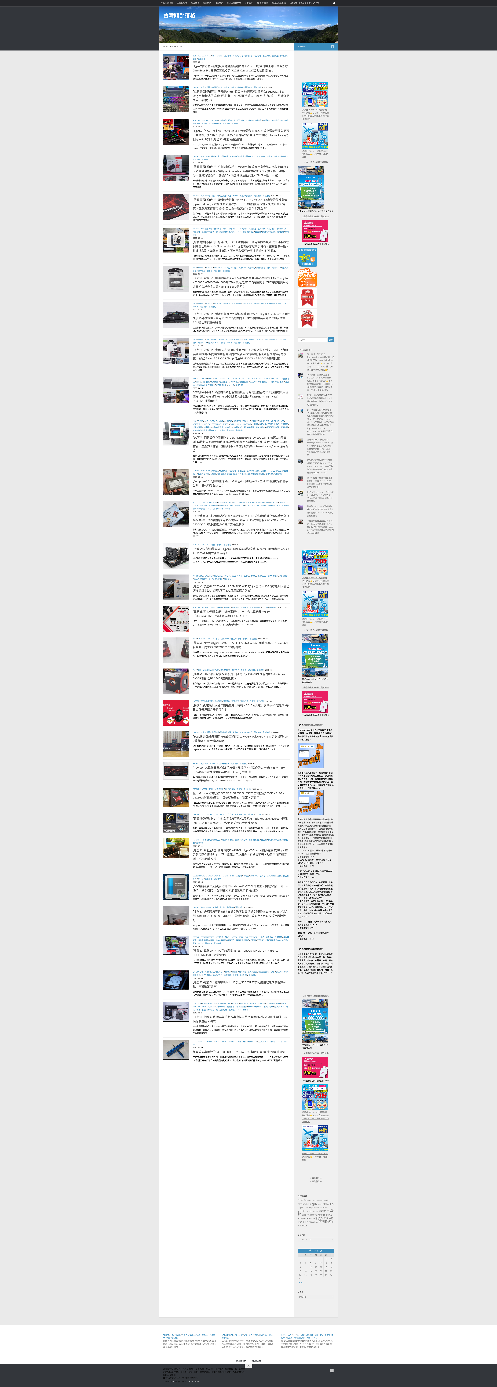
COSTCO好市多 (286, 1335)
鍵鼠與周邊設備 (279, 3)
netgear (312, 1207)
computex (326, 1200)
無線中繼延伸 (217, 427)
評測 (322, 1222)
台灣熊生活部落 (307, 1215)
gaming (301, 1204)
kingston (301, 1207)
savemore (324, 1207)
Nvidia (223, 1042)
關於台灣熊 (241, 1361)
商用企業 (242, 268)
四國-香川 (232, 229)
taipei (311, 1211)
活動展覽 (257, 56)
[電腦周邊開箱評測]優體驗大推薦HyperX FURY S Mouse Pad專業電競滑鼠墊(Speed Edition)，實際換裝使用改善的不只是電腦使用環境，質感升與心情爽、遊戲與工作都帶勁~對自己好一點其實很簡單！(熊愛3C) (240, 204)
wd (314, 1211)
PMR (246, 937)
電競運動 (257, 87)
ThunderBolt (249, 339)
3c (299, 1200)
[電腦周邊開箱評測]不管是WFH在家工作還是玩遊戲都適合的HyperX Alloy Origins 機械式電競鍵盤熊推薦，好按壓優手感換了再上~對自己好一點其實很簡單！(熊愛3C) (241, 96)
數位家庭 (329, 1215)
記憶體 (257, 303)
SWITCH (275, 379)
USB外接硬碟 (237, 576)
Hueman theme (194, 1381)
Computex (206, 56)
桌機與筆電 (182, 3)
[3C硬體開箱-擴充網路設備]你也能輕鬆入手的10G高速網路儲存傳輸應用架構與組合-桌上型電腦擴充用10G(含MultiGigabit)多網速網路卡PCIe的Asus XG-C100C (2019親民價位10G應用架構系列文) (241, 520)
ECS (199, 1003)
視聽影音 (275, 56)
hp (213, 56)
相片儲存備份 (241, 1007)
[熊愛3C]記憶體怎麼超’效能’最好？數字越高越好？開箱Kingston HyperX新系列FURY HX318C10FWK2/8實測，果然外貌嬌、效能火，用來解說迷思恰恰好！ (240, 916)
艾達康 (289, 1338)
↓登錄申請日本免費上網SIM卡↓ (315, 216)
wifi (317, 1211)
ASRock (201, 268)
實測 (320, 1215)
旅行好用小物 (247, 56)
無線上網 (312, 1219)
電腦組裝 (303, 1226)
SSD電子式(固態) (230, 268)
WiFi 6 (259, 339)
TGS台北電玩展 (216, 607)
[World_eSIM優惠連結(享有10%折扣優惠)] (315, 148)
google (246, 421)
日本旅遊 (219, 3)
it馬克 (331, 1204)
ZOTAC (246, 576)
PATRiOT (223, 814)
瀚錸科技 (234, 382)
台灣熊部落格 (179, 15)
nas (307, 1207)
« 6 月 (300, 1283)
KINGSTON (214, 120)
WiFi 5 (232, 424)
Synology (239, 1335)
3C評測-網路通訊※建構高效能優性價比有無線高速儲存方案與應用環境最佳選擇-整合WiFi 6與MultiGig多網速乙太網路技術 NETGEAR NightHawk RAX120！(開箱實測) (240, 397)
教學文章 (224, 670)
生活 (306, 1222)
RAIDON (253, 1003)
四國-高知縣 (242, 229)
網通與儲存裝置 (234, 3)
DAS (215, 379)
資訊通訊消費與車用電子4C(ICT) (304, 3)
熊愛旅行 (328, 1218)
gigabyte (237, 421)
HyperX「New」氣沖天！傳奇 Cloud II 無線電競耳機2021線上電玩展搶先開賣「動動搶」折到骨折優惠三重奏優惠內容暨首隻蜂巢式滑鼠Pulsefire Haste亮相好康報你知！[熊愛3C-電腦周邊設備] (241, 135)
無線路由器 (243, 382)
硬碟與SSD (276, 268)
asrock (310, 1200)
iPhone (266, 421)
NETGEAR (246, 379)
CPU (207, 339)
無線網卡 (282, 339)
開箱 (328, 1222)
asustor (319, 1200)
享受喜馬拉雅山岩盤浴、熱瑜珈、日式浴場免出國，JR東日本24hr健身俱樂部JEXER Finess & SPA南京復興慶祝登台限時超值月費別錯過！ (320, 527)
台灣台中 (217, 229)
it (327, 1204)
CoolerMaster (199, 876)
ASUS (210, 379)
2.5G (194, 379)
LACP (229, 379)
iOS (260, 421)
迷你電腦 (201, 271)
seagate (301, 1211)
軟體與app (261, 156)
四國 (224, 229)
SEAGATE (283, 502)
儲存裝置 (322, 1211)
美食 (313, 1222)
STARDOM (202, 1007)
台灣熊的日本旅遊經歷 (313, 725)
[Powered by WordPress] (173, 1381)
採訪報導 (227, 56)
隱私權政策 (256, 1361)
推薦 (324, 1215)
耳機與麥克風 (277, 120)
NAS (282, 421)
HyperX (219, 56)
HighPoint (221, 1003)
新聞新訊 (236, 56)
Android (213, 421)
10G (194, 502)
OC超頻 (239, 876)
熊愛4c (319, 1218)
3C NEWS (196, 56)
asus (314, 1200)
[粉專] (332, 46)
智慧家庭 (251, 268)
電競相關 (201, 59)
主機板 (266, 339)
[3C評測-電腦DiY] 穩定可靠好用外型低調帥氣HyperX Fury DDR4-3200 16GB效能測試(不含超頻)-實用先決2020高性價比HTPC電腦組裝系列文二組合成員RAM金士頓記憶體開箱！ (241, 318)
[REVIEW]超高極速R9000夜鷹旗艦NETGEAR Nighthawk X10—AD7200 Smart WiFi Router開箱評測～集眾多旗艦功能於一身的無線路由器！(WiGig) (320, 466)
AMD (195, 268)
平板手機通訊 (167, 3)
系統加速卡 (268, 1007)
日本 (299, 1219)
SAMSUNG (267, 379)
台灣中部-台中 (207, 229)
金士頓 (226, 87)
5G (199, 379)
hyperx (320, 1204)
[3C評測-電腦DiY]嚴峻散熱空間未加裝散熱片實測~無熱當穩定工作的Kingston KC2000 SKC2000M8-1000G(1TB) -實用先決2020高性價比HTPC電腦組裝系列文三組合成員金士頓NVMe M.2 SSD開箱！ (241, 282)
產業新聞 (266, 56)
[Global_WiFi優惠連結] (315, 107)
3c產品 (302, 1200)
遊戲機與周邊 (216, 87)
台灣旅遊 (207, 3)
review (318, 1207)
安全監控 (316, 1215)
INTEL (211, 789)
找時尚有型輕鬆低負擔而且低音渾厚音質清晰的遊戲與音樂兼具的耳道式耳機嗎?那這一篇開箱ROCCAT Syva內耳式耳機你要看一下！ (189, 1343)
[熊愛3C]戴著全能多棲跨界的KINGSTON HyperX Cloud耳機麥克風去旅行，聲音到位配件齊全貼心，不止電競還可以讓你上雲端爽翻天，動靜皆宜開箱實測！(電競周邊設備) (240, 855)
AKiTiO (204, 379)
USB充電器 (314, 1335)
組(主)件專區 (262, 3)
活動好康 (249, 3)
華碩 (317, 1222)
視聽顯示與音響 (208, 232)
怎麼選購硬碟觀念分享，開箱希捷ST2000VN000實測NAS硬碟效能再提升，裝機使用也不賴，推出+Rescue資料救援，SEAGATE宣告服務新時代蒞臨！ (247, 1343)
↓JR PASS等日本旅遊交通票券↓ (316, 162)
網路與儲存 (264, 382)
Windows (205, 156)
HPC (229, 1003)
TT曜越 (246, 876)
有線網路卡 (224, 382)
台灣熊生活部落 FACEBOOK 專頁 (311, 844)
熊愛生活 (267, 120)
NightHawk (256, 379)
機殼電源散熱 (203, 940)
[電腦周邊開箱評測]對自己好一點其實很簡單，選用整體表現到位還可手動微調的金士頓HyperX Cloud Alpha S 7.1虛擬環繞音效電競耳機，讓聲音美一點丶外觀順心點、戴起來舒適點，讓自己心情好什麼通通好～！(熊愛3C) (241, 246)
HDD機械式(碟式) (222, 937)
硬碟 (269, 268)
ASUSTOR (228, 421)
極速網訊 (230, 1007)
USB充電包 (305, 1335)
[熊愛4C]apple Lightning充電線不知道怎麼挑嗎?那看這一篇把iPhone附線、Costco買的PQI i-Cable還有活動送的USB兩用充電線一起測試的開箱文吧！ (307, 1343)
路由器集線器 (221, 385)
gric (314, 1203)
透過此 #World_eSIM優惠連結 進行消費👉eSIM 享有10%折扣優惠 (315, 154)
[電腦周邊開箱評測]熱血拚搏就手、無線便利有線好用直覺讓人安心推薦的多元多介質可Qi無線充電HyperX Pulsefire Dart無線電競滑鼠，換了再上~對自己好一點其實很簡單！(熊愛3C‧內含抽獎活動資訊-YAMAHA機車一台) (241, 171)
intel (325, 1204)
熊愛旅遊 (252, 229)
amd (306, 1200)
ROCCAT (166, 1335)
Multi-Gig (236, 379)
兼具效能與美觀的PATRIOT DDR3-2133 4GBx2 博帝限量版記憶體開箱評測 (239, 1052)
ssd (306, 1211)
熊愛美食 (195, 3)
